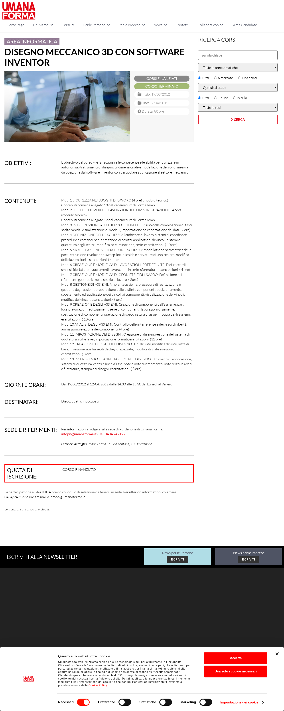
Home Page (15, 25)
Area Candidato (245, 25)
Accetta (236, 658)
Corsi (66, 25)
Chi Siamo (40, 25)
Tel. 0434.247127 (112, 434)
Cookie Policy (98, 685)
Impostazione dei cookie (239, 702)
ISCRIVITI (177, 559)
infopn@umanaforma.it (79, 434)
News (158, 25)
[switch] (124, 702)
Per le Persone (94, 25)
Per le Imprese (129, 25)
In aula (242, 98)
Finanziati (249, 78)
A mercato (225, 78)
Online (223, 98)
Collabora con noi (210, 25)
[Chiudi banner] (277, 653)
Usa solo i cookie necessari (236, 671)
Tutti (205, 78)
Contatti (182, 25)
